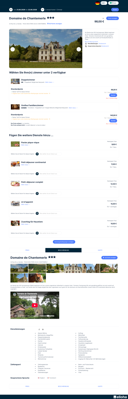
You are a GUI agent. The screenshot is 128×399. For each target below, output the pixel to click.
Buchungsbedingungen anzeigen (64, 242)
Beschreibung (63, 250)
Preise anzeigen (112, 18)
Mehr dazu (48, 82)
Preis (27, 250)
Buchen (113, 95)
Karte (100, 250)
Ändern (115, 9)
